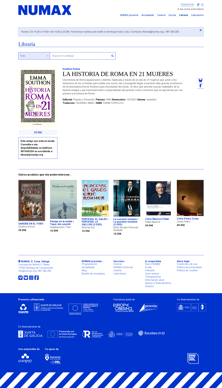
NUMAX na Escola (123, 267)
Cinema (161, 15)
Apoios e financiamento (158, 283)
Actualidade (148, 15)
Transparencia (153, 276)
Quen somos (152, 273)
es (202, 4)
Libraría (183, 15)
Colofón (149, 286)
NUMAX (45, 10)
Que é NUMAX (152, 264)
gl (198, 4)
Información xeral (154, 280)
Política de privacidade (189, 267)
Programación (89, 264)
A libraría (149, 270)
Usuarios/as (187, 4)
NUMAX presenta (129, 15)
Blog (84, 270)
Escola (172, 15)
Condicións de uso (187, 264)
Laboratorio (197, 15)
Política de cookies (187, 270)
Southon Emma (71, 69)
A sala (148, 267)
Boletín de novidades (93, 273)
